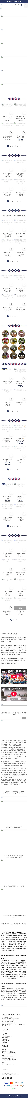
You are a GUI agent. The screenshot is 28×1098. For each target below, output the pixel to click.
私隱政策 (4, 1039)
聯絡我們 (4, 1042)
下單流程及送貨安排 (7, 1036)
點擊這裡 (13, 1053)
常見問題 (4, 1033)
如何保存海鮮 (5, 1040)
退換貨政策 (5, 1037)
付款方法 (4, 1035)
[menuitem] (8, 146)
